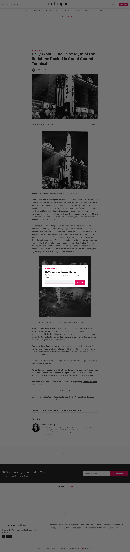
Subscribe (79, 282)
